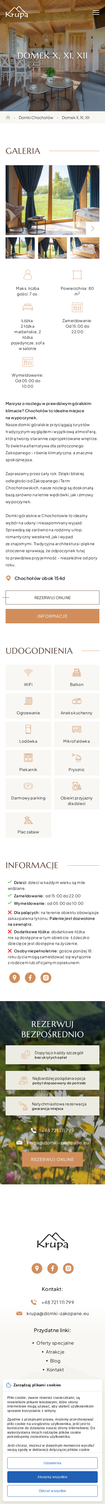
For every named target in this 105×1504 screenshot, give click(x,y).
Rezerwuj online (52, 597)
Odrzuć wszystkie (52, 1491)
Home (8, 117)
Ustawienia (53, 1463)
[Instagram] (46, 977)
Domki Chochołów (36, 117)
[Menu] (96, 12)
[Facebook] (30, 977)
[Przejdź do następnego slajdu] (92, 228)
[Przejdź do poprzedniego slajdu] (79, 228)
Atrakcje (55, 1352)
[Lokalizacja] (14, 977)
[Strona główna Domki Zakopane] (17, 12)
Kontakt (55, 1369)
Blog (55, 1361)
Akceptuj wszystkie (52, 1477)
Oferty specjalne (55, 1343)
